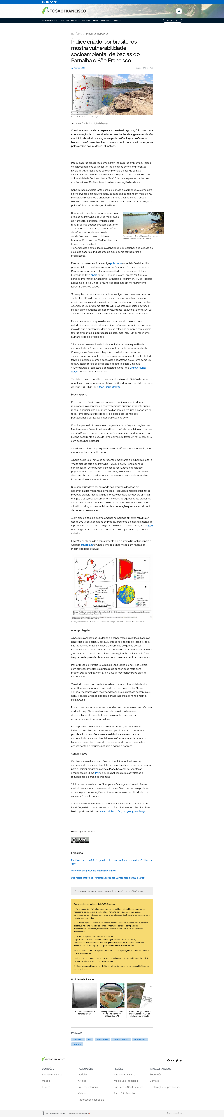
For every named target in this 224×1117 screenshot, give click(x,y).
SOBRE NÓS (105, 21)
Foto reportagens (88, 1087)
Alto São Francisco (124, 1074)
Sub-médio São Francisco (128, 1087)
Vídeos (82, 1093)
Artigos (82, 1080)
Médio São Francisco (126, 1080)
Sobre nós (155, 1074)
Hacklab (86, 1113)
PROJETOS (86, 21)
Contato (154, 1080)
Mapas (46, 1080)
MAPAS (95, 21)
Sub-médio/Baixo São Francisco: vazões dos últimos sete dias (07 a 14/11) (108, 878)
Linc (132, 367)
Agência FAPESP (80, 68)
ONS (89, 1039)
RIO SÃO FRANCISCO (49, 21)
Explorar (174, 21)
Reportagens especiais (91, 1099)
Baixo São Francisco (125, 1093)
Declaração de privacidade (165, 1087)
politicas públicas (102, 1039)
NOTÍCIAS (63, 21)
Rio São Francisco (139, 1039)
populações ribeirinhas (121, 1039)
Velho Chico (77, 1044)
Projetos (46, 1087)
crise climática (78, 1039)
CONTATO (117, 21)
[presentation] (67, 21)
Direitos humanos (97, 33)
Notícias (76, 33)
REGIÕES (74, 21)
